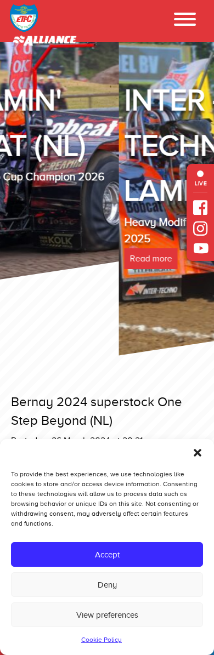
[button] (197, 452)
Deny (107, 584)
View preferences (107, 615)
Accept (107, 554)
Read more (32, 259)
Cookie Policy (101, 639)
